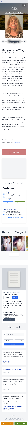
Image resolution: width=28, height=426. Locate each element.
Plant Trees (19, 202)
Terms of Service (18, 419)
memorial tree (19, 140)
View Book (7, 297)
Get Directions (8, 202)
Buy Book (15, 297)
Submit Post (14, 344)
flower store (18, 142)
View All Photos (14, 255)
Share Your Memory (9, 319)
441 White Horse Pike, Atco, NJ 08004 (14, 200)
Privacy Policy (10, 419)
